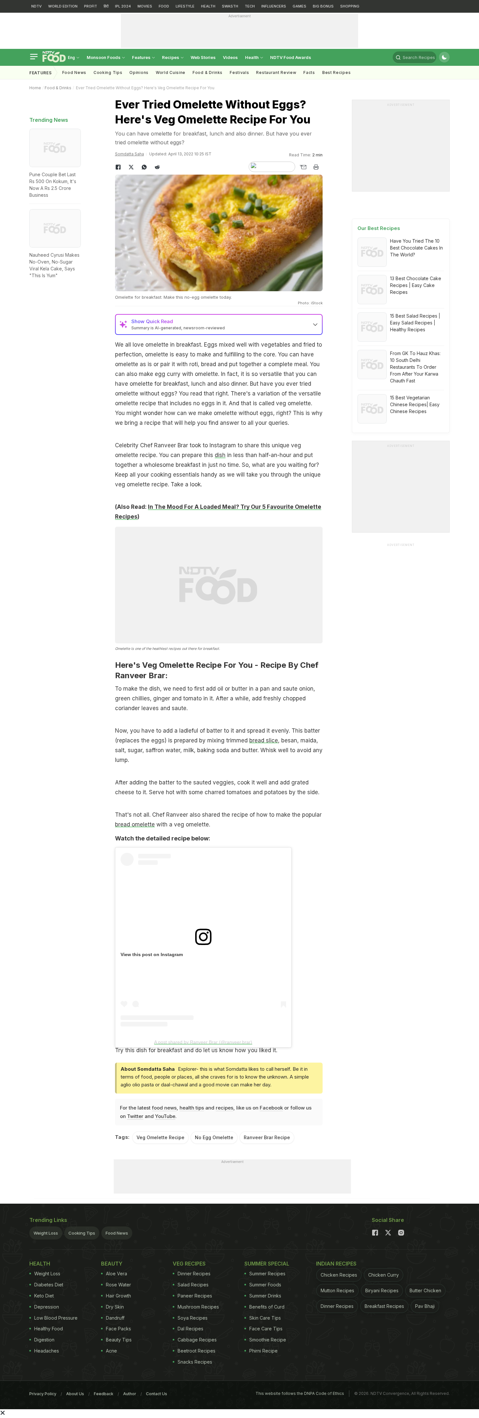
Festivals (239, 72)
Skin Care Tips (265, 1318)
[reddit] (157, 167)
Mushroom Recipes (198, 1307)
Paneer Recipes (195, 1295)
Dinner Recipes (194, 1273)
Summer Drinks (265, 1295)
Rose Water (118, 1284)
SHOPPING (349, 6)
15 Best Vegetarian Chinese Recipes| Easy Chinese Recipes (415, 404)
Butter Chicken (425, 1290)
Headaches (46, 1351)
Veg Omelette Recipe (160, 1137)
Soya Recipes (193, 1318)
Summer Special (266, 1263)
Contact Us (156, 1393)
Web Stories (203, 57)
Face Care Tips (266, 1328)
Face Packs (118, 1328)
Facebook (271, 1108)
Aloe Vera (116, 1273)
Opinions (139, 72)
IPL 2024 (123, 6)
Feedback (103, 1393)
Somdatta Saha (129, 153)
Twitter (135, 1116)
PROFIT (90, 6)
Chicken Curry (383, 1275)
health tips (192, 1108)
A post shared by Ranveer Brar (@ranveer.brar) (203, 1042)
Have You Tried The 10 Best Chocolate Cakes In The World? (416, 247)
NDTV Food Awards (290, 57)
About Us (75, 1393)
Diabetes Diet (48, 1284)
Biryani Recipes (382, 1290)
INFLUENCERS (273, 6)
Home (35, 87)
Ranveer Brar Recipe (267, 1137)
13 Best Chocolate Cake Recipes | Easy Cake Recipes (415, 285)
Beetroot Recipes (196, 1351)
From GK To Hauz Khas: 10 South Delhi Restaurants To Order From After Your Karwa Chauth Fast (415, 367)
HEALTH (208, 6)
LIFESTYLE (185, 6)
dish (220, 455)
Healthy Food (48, 1328)
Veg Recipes (189, 1263)
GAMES (299, 6)
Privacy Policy (42, 1393)
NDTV (36, 6)
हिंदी (106, 6)
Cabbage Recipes (197, 1339)
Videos (230, 57)
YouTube (165, 1116)
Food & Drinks (208, 72)
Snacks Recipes (195, 1362)
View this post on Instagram (152, 954)
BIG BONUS (323, 6)
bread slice (263, 740)
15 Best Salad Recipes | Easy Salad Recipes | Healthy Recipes (415, 322)
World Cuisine (170, 72)
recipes (224, 1108)
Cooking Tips (81, 1233)
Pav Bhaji (425, 1306)
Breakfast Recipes (384, 1306)
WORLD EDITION (63, 6)
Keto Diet (44, 1295)
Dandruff (115, 1318)
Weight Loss (46, 1233)
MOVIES (145, 6)
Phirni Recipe (263, 1351)
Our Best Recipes (378, 228)
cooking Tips (108, 72)
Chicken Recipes (339, 1275)
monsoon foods (104, 57)
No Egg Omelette (214, 1137)
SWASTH (230, 6)
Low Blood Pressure (56, 1318)
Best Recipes (336, 72)
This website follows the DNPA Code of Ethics (299, 1393)
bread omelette (135, 824)
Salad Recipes (193, 1284)
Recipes (171, 57)
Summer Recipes (267, 1273)
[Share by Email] (303, 167)
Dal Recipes (190, 1328)
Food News (74, 72)
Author (129, 1393)
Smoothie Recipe (267, 1339)
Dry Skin (115, 1307)
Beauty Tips (119, 1339)
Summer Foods (265, 1284)
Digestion (44, 1339)
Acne (111, 1351)
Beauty (112, 1263)
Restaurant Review (276, 72)
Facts (309, 72)
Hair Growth (118, 1295)
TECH (250, 6)
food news (164, 1108)
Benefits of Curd (266, 1307)
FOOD (164, 6)
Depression (46, 1307)
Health (252, 57)
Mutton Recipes (337, 1290)
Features (142, 57)
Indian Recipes (336, 1263)
